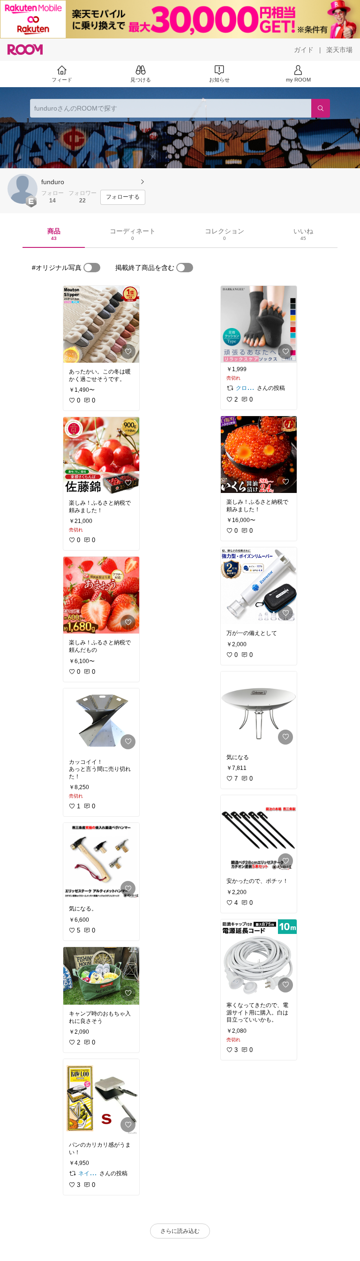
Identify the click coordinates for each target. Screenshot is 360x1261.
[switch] (91, 267)
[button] (23, 189)
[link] (101, 324)
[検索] (320, 108)
